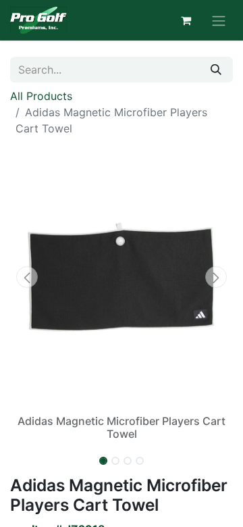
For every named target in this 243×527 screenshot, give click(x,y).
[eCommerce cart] (185, 20)
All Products (41, 96)
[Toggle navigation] (219, 20)
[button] (27, 277)
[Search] (216, 69)
